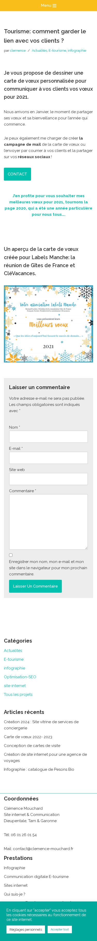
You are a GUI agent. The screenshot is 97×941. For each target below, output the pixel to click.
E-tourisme (57, 50)
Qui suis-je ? (14, 894)
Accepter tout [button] (60, 929)
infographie (77, 50)
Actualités (39, 50)
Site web (17, 469)
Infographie (14, 868)
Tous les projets (18, 694)
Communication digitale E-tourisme (36, 876)
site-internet (15, 685)
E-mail (16, 448)
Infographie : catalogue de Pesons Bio (39, 769)
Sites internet (15, 885)
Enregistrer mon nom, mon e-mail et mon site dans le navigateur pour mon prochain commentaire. (48, 567)
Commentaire (22, 491)
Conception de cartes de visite (32, 745)
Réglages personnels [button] (26, 929)
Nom (14, 427)
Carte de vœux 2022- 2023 (28, 737)
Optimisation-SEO (20, 677)
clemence (18, 50)
